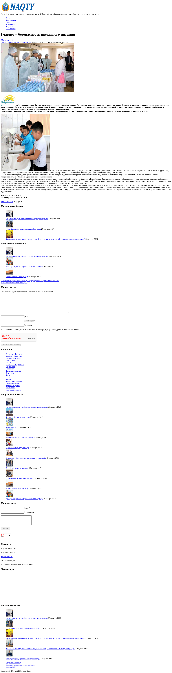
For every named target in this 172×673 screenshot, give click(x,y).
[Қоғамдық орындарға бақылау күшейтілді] (9, 657)
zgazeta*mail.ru (7, 557)
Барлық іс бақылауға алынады (18, 417)
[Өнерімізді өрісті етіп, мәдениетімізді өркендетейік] (9, 456)
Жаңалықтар (11, 20)
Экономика (10, 388)
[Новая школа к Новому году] (9, 275)
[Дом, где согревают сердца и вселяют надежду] (9, 264)
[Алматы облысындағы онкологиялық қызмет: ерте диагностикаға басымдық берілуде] (9, 646)
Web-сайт (28, 325)
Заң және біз (10, 367)
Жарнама (9, 27)
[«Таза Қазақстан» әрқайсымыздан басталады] (9, 227)
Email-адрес (29, 321)
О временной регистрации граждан (20, 478)
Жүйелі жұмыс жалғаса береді (14, 283)
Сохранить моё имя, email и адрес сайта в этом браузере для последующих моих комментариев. (42, 330)
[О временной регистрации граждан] (9, 476)
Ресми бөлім (10, 360)
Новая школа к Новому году (17, 277)
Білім (8, 375)
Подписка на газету (13, 663)
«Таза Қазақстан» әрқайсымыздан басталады (23, 229)
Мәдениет (10, 369)
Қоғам (8, 362)
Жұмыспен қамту (13, 386)
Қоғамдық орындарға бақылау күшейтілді (23, 659)
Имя (26, 316)
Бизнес (8, 379)
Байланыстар (11, 29)
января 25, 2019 (7, 202)
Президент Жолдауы (14, 354)
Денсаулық (10, 373)
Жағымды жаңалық (13, 371)
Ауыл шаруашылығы (14, 381)
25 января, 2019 (7, 40)
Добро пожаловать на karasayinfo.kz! (20, 438)
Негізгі (8, 18)
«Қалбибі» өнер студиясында (17, 448)
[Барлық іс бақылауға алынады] (9, 415)
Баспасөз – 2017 (12, 427)
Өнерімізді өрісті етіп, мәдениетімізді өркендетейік (26, 458)
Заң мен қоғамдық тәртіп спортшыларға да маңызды (27, 219)
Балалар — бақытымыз (15, 365)
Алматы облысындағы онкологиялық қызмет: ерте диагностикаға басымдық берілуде (40, 649)
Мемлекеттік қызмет (14, 356)
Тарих (8, 22)
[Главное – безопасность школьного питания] (37, 91)
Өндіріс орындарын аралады (17, 468)
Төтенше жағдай (12, 384)
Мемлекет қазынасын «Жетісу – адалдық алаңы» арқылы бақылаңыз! (30, 281)
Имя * (27, 508)
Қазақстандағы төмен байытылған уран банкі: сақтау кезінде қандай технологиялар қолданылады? (45, 239)
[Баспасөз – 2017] (9, 425)
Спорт (8, 377)
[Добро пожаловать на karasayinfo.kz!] (9, 435)
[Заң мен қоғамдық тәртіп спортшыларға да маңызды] (9, 217)
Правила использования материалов (20, 665)
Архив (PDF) (11, 24)
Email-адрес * (30, 512)
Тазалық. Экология (13, 390)
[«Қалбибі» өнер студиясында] (9, 446)
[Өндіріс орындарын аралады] (9, 466)
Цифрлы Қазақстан (13, 358)
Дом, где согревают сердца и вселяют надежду (24, 266)
